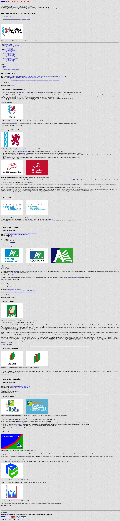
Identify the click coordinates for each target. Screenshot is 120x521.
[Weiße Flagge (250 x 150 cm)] (8, 516)
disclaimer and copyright (18, 19)
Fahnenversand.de (6, 514)
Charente (9, 76)
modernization (41, 324)
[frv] (9, 461)
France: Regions (6, 67)
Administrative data (7, 44)
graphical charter (73, 179)
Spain (11, 78)
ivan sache (14, 16)
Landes (38, 76)
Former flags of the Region (12, 61)
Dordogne (30, 76)
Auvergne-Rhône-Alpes (15, 77)
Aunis (18, 80)
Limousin (39, 80)
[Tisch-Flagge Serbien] (13, 516)
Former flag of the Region (12, 56)
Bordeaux (12, 85)
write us (24, 19)
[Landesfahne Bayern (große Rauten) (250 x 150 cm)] (18, 516)
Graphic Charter (4, 102)
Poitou (54, 80)
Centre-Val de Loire (25, 77)
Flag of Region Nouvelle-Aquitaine (11, 45)
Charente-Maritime (16, 76)
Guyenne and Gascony (21, 292)
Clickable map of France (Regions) (11, 69)
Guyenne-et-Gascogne (31, 80)
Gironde (35, 76)
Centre (21, 290)
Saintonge (58, 80)
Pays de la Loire (38, 77)
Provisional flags (9, 48)
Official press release (7, 158)
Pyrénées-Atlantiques (53, 76)
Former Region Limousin (8, 53)
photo (19, 92)
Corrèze (22, 76)
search (11, 19)
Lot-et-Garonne (44, 76)
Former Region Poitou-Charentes (10, 58)
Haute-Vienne (18, 289)
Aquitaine (12, 290)
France (4, 66)
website (12, 189)
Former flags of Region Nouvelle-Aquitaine (15, 46)
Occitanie (32, 77)
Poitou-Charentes (25, 234)
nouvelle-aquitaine (8, 17)
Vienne (66, 76)
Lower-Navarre (44, 80)
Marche (50, 80)
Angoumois (13, 80)
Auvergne (17, 290)
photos (12, 425)
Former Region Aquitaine (9, 49)
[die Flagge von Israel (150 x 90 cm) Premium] (23, 516)
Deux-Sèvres (61, 76)
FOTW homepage (6, 19)
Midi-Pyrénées (17, 234)
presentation (50, 219)
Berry (24, 80)
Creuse (25, 76)
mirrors (28, 19)
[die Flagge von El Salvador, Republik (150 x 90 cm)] (3, 516)
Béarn (21, 80)
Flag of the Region (10, 51)
